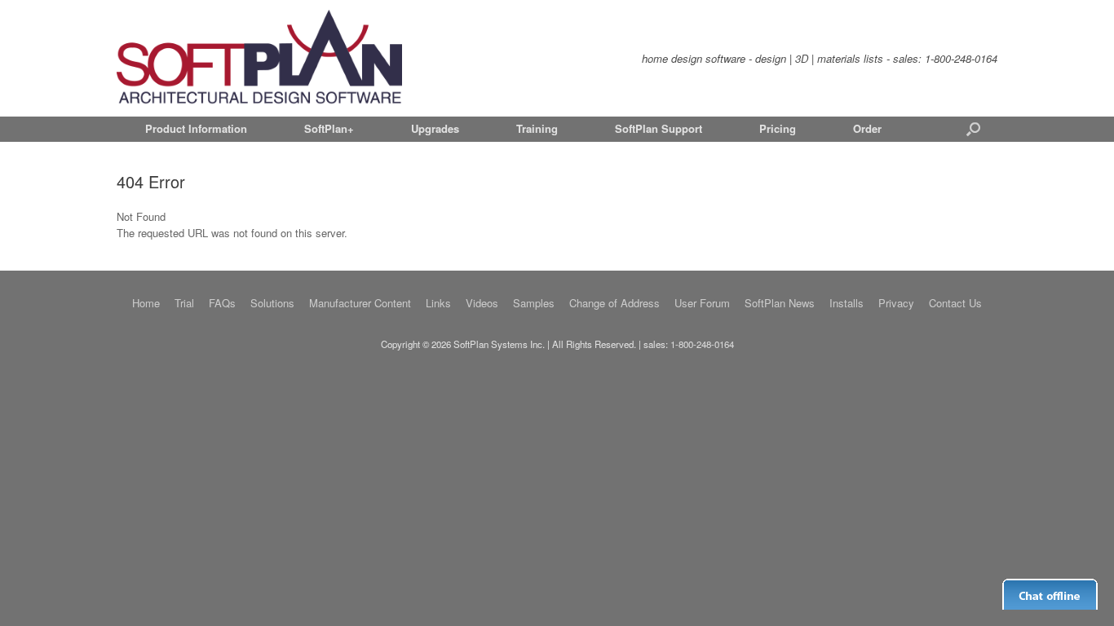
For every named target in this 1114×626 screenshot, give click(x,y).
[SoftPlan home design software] (259, 58)
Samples (534, 303)
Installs (846, 303)
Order (867, 128)
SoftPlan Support (658, 128)
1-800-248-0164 (961, 58)
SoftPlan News (780, 303)
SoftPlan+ (329, 128)
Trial (184, 303)
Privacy (896, 303)
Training (537, 128)
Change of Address (614, 303)
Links (438, 303)
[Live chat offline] (1050, 594)
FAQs (222, 303)
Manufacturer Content (360, 303)
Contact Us (955, 303)
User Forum (702, 303)
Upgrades (435, 128)
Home (146, 303)
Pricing (777, 128)
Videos (482, 303)
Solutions (272, 303)
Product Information (196, 128)
